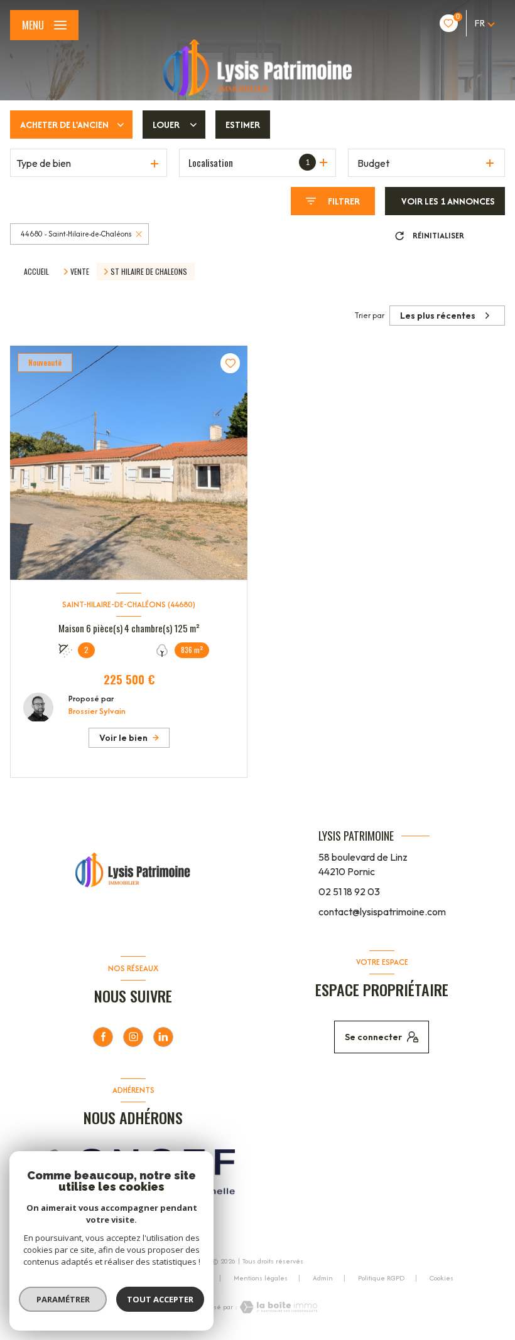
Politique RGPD (381, 1278)
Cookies (441, 1278)
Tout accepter (160, 1299)
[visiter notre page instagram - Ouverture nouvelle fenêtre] (133, 1037)
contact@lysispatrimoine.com (382, 911)
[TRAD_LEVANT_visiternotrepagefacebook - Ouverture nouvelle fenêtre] (103, 1037)
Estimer (242, 124)
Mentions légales (261, 1278)
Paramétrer (63, 1299)
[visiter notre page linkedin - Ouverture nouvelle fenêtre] (163, 1037)
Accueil (36, 271)
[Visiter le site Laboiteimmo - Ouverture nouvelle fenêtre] (277, 1307)
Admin (323, 1278)
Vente (79, 271)
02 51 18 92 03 (349, 891)
